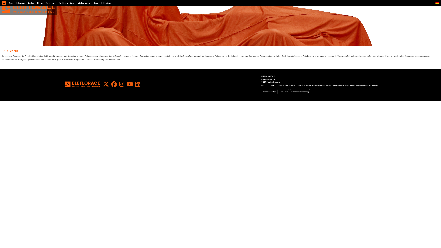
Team (11, 3)
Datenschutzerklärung (300, 91)
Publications (106, 3)
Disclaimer (284, 91)
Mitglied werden (84, 3)
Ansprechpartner (269, 91)
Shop (96, 3)
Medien (40, 3)
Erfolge (31, 3)
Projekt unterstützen (66, 3)
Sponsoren (50, 3)
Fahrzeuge (20, 3)
